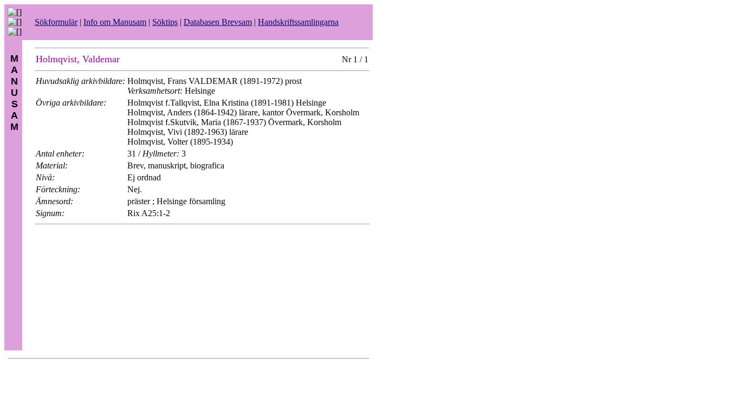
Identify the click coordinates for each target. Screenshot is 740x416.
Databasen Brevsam (218, 22)
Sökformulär (56, 22)
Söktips (165, 22)
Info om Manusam (114, 22)
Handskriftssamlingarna (298, 22)
